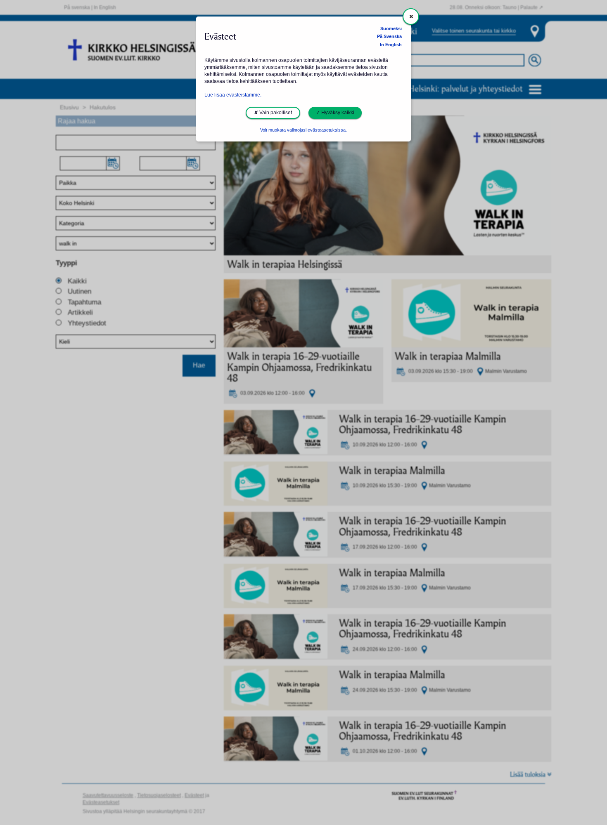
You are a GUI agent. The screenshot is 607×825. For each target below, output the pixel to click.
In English (391, 44)
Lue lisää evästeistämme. (232, 95)
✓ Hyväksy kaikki (335, 113)
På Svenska (389, 36)
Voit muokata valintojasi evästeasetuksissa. (303, 129)
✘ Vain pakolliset (273, 113)
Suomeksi (391, 28)
